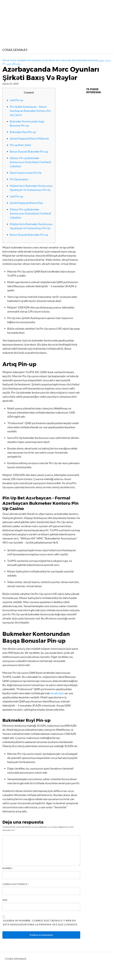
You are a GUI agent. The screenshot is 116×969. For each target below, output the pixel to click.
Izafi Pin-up (16, 100)
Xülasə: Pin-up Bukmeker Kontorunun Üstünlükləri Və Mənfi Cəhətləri (30, 162)
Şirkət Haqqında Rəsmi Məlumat (29, 138)
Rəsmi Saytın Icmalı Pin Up (25, 172)
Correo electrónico (15, 884)
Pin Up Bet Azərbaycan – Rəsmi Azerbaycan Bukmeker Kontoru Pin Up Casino (30, 110)
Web (4, 900)
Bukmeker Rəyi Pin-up (23, 132)
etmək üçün (57, 693)
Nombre (7, 868)
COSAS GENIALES (14, 49)
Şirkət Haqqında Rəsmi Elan (26, 202)
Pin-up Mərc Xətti (20, 145)
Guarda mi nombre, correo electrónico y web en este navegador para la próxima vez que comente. (40, 922)
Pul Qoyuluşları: (19, 179)
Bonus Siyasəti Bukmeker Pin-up (29, 151)
